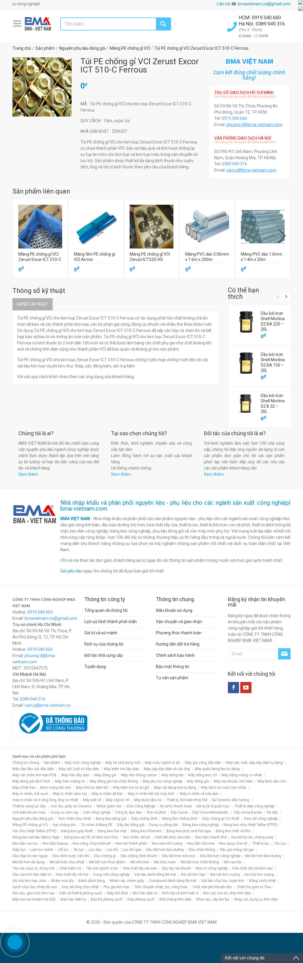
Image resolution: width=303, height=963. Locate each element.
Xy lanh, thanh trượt (176, 806)
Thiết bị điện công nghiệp (254, 806)
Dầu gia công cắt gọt (237, 850)
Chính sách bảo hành (175, 655)
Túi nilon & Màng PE (96, 825)
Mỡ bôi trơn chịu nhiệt (66, 862)
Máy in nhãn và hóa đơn (199, 794)
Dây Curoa (179, 812)
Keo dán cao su (25, 843)
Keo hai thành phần (131, 843)
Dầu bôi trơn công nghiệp (220, 856)
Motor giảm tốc (109, 806)
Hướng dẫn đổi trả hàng (177, 644)
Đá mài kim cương (259, 874)
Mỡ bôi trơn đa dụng (28, 862)
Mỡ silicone (139, 862)
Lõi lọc (63, 850)
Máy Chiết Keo (24, 787)
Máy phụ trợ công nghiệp (162, 781)
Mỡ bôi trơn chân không (200, 862)
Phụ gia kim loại (116, 887)
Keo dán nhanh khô (211, 837)
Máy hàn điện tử (73, 899)
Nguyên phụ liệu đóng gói (32, 819)
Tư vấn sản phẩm (172, 677)
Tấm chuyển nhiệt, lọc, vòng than (161, 887)
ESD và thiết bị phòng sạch (80, 893)
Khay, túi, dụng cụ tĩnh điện (256, 899)
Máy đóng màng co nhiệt (242, 775)
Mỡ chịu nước (165, 862)
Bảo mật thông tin (172, 666)
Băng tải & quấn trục (213, 806)
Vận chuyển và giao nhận (179, 621)
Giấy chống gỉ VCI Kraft (220, 819)
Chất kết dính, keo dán (172, 837)
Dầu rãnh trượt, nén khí (70, 856)
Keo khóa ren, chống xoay (252, 837)
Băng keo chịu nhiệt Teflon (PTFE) (250, 825)
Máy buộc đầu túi (148, 800)
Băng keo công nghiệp (201, 825)
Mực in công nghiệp (212, 868)
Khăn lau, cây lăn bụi (213, 899)
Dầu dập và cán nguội (30, 856)
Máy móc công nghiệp (83, 763)
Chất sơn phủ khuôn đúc (212, 887)
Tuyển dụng (95, 666)
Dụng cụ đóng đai (163, 825)
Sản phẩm (52, 763)
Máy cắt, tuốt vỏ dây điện (79, 769)
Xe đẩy (272, 812)
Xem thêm (28, 474)
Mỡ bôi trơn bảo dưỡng (263, 856)
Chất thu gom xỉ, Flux (254, 887)
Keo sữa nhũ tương (167, 843)
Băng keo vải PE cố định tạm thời (91, 837)
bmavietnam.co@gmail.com (264, 3)
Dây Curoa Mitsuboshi (210, 812)
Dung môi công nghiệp (111, 874)
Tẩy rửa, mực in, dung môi (33, 868)
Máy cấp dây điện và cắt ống (167, 769)
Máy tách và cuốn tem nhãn (223, 787)
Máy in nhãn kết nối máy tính (151, 794)
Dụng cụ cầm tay (64, 812)
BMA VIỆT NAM (75, 518)
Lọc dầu (95, 850)
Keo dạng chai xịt (233, 843)
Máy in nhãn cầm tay (70, 794)
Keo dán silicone (201, 843)
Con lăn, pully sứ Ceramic (71, 806)
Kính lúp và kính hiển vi (180, 893)
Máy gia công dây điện (203, 763)
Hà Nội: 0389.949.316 (262, 24)
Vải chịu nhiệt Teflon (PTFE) (34, 831)
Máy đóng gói (105, 775)
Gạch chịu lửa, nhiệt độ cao (34, 887)
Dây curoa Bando (248, 812)
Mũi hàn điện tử (145, 893)
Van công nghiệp (96, 812)
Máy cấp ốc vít (117, 800)
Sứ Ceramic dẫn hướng (231, 800)
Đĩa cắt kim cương (225, 874)
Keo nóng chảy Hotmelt (92, 843)
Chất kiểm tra (70, 868)
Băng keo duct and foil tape (188, 831)
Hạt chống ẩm (64, 825)
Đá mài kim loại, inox (29, 881)
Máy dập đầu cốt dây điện (33, 769)
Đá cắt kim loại (193, 874)
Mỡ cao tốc (233, 862)
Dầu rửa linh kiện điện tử (31, 874)
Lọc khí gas (132, 850)
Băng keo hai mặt (112, 831)
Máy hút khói (117, 893)
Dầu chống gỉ (105, 856)
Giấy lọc (18, 850)
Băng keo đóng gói (111, 819)
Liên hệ (223, 3)
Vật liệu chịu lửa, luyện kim (222, 881)
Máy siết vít (92, 800)
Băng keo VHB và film (233, 831)
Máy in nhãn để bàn (107, 794)
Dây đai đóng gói (130, 825)
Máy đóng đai (172, 775)
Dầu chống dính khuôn (138, 856)
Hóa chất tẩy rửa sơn (140, 868)
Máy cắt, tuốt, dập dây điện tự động (254, 763)
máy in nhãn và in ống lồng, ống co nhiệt (45, 800)
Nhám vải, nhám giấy (127, 881)
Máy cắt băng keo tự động (175, 787)
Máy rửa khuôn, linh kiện (233, 781)
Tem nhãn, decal (136, 837)
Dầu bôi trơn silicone (178, 856)
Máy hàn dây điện (75, 775)
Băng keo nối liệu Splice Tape (35, 837)
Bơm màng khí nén (55, 787)
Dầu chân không (201, 850)
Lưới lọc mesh (41, 850)
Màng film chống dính (179, 819)
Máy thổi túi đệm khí (92, 787)
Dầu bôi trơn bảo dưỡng (165, 850)
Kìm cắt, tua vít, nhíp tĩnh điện (227, 893)
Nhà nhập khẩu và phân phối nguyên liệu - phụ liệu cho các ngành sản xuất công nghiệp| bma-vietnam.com (175, 505)
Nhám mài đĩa (62, 881)
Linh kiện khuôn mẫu (29, 812)
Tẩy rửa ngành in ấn (102, 868)
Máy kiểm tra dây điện (121, 769)
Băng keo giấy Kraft (77, 831)
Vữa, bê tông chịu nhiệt (80, 887)
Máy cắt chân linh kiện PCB (34, 775)
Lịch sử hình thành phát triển (110, 621)
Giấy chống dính (144, 819)
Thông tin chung (25, 763)
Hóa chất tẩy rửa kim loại (252, 868)
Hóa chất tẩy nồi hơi (72, 874)
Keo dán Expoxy (55, 843)
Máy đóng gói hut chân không (114, 781)
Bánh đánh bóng (91, 881)
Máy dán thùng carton (139, 775)
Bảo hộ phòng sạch (107, 899)
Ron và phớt (156, 812)
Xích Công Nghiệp (140, 806)
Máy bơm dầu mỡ (271, 781)
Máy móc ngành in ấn (162, 763)
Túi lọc (78, 850)
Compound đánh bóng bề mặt (172, 881)
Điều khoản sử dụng (174, 610)
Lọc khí (112, 850)
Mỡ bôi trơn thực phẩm (107, 862)
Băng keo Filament (146, 831)
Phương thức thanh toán (179, 632)
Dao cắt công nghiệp (261, 819)
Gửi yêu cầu (71, 571)
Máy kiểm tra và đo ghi (131, 787)
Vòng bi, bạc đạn (128, 812)
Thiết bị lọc (261, 843)
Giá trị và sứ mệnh (100, 632)
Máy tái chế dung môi (122, 763)
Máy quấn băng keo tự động (217, 769)
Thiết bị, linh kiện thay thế (187, 800)
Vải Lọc (280, 843)
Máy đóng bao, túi (202, 775)
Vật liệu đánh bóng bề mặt (155, 874)
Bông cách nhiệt (262, 881)
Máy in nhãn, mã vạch (30, 794)
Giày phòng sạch (140, 899)
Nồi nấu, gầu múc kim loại (33, 893)
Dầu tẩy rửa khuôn (176, 868)
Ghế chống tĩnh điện (175, 899)
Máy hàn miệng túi (70, 781)
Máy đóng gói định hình (31, 781)
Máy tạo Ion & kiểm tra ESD (34, 899)
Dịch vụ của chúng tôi (103, 644)
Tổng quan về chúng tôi (106, 610)
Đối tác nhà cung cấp (103, 655)
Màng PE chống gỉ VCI (30, 825)
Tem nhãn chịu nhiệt (74, 819)
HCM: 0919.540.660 (260, 17)
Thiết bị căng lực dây (29, 806)
